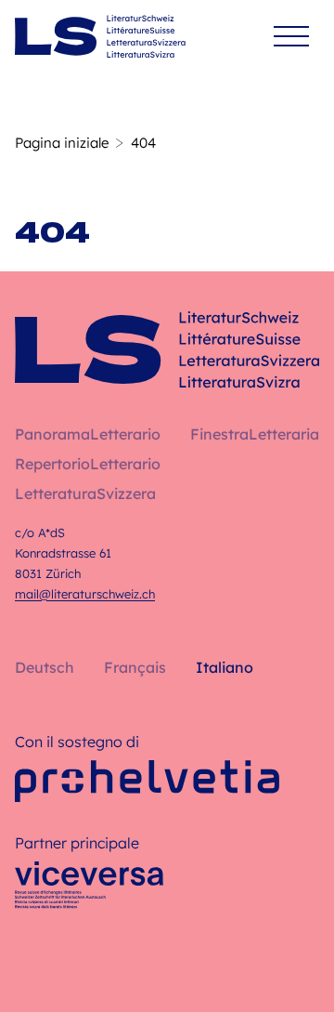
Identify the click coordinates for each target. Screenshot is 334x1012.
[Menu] (291, 37)
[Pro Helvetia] (147, 781)
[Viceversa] (89, 890)
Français (135, 667)
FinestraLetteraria (254, 434)
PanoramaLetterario (88, 434)
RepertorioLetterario (88, 463)
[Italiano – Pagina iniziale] (100, 36)
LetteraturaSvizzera (85, 493)
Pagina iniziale (62, 142)
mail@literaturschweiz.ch (85, 593)
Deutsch (44, 667)
